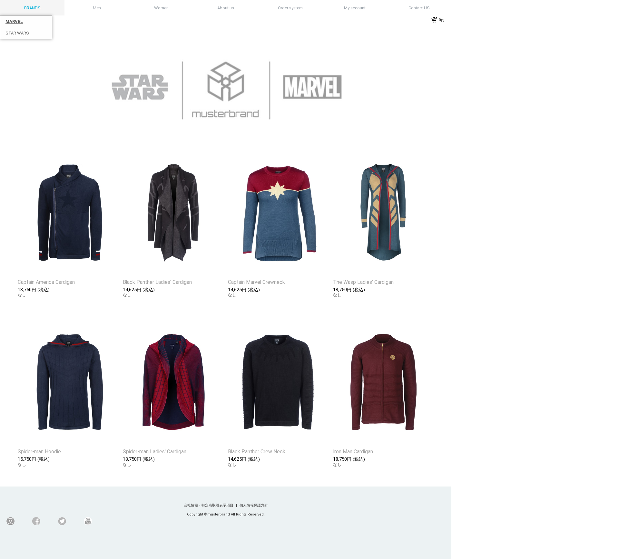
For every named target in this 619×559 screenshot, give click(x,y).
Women (161, 7)
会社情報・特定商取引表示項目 (209, 505)
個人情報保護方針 (254, 505)
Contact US (419, 7)
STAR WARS (17, 33)
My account (355, 7)
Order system (290, 7)
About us (225, 7)
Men (97, 7)
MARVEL (14, 21)
